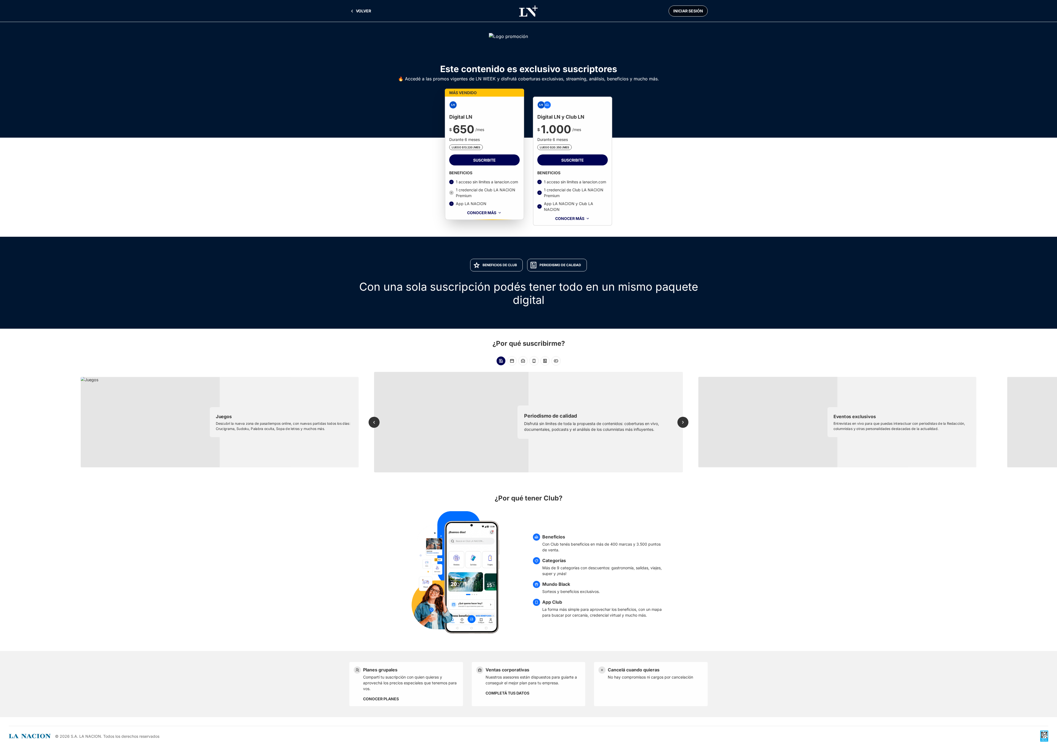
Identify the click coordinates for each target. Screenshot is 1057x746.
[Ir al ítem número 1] (501, 360)
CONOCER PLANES (381, 698)
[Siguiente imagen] (682, 422)
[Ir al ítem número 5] (545, 360)
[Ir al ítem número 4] (534, 360)
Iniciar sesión (688, 11)
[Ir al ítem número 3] (523, 360)
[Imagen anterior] (374, 422)
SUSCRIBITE (484, 160)
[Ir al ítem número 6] (556, 360)
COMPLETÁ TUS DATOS (507, 693)
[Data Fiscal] (1044, 736)
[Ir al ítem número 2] (512, 360)
